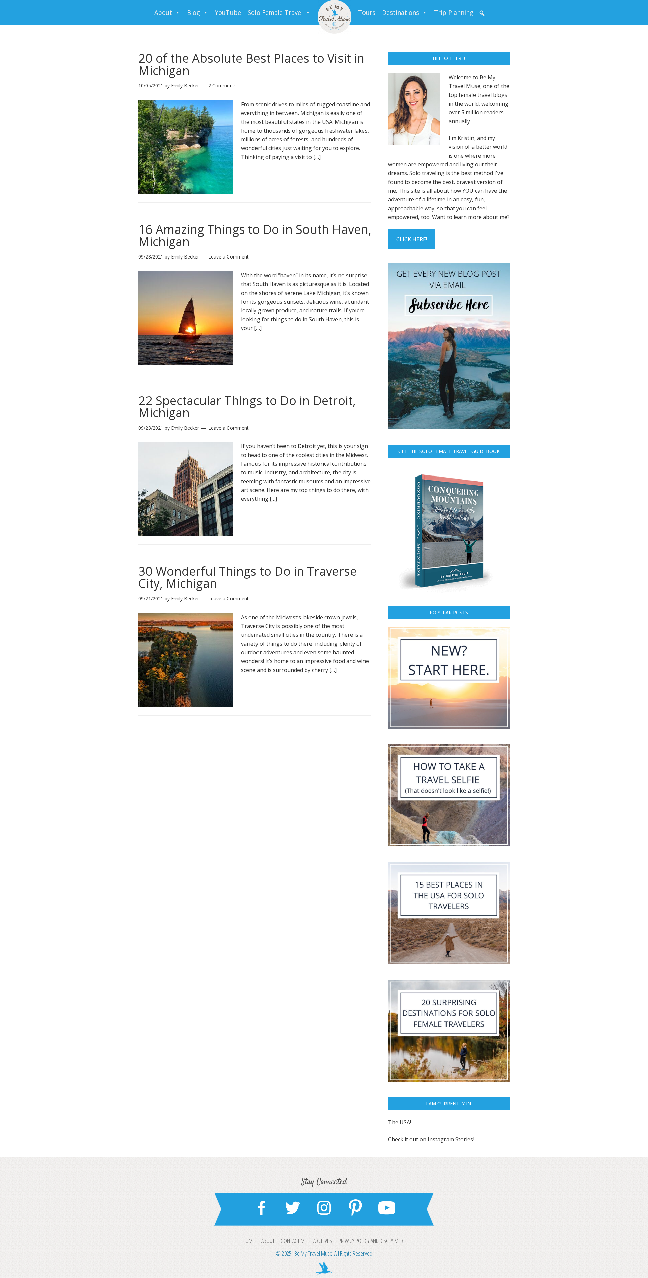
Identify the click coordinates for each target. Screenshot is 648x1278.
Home (249, 1240)
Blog (193, 12)
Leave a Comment (228, 256)
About (163, 12)
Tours (366, 12)
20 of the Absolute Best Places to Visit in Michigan (251, 64)
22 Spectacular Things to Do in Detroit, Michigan (247, 406)
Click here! (411, 239)
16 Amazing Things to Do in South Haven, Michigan (254, 235)
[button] (482, 13)
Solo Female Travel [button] (275, 12)
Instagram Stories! (451, 1139)
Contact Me (294, 1240)
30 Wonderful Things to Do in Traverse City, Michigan (247, 577)
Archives (322, 1240)
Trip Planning (454, 12)
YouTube (228, 12)
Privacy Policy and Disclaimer (370, 1240)
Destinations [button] (400, 12)
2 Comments (222, 85)
